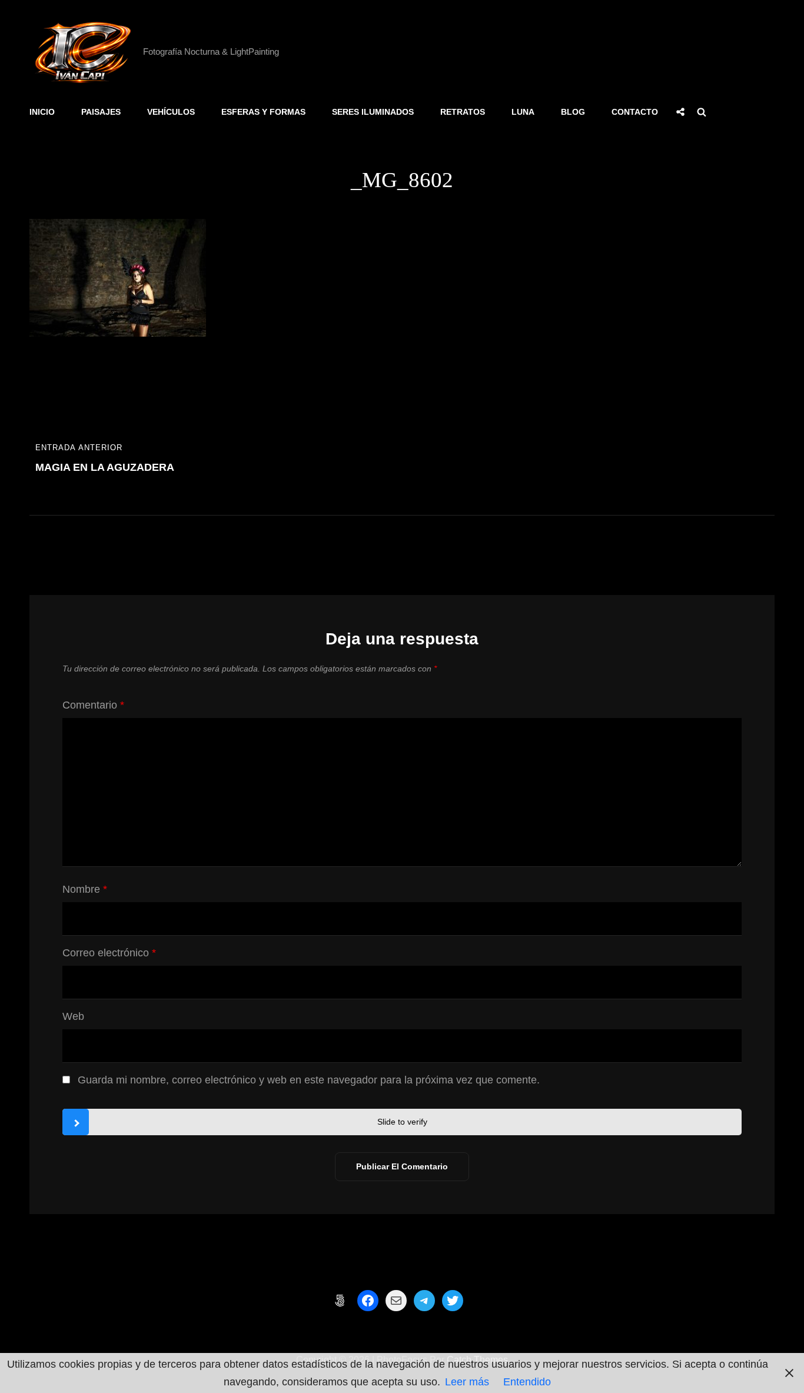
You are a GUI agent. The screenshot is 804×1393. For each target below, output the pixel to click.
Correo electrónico (109, 953)
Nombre (84, 889)
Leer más (467, 1382)
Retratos (462, 112)
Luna (522, 112)
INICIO (42, 112)
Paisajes (101, 112)
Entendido (527, 1382)
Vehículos (171, 112)
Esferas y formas (263, 112)
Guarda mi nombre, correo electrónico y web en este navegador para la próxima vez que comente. (309, 1080)
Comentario (93, 705)
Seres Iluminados (373, 112)
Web (73, 1016)
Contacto (635, 112)
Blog (573, 112)
